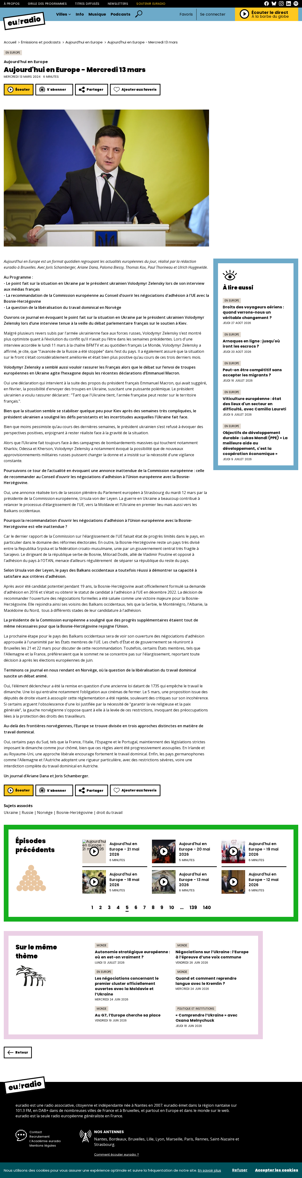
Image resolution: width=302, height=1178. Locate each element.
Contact (35, 1132)
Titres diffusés (87, 4)
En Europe (13, 53)
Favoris (186, 14)
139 (193, 907)
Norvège (45, 812)
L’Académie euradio (45, 1141)
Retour (21, 1052)
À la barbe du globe (270, 16)
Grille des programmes (47, 4)
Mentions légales (42, 1145)
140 (207, 907)
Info (80, 15)
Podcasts (120, 15)
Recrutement (39, 1136)
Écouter (22, 89)
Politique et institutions (195, 1009)
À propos (12, 4)
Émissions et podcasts (41, 42)
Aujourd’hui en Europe (84, 42)
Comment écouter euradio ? (116, 1154)
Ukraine (11, 812)
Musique (97, 15)
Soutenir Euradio (151, 4)
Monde (101, 945)
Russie (27, 812)
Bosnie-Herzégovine (74, 812)
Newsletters (118, 4)
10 (171, 907)
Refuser (239, 1170)
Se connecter (213, 14)
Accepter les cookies (276, 1170)
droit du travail (109, 812)
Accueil (10, 42)
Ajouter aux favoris (139, 89)
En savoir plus (209, 1170)
